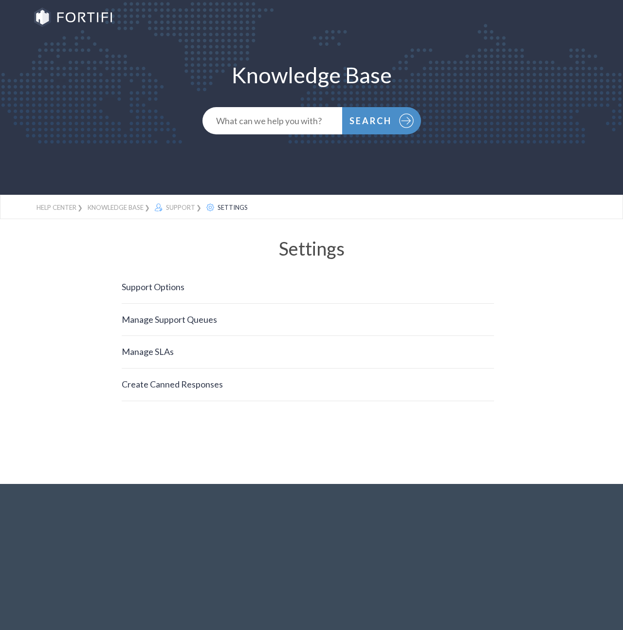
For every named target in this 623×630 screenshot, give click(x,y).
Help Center (56, 207)
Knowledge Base (116, 207)
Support (180, 207)
